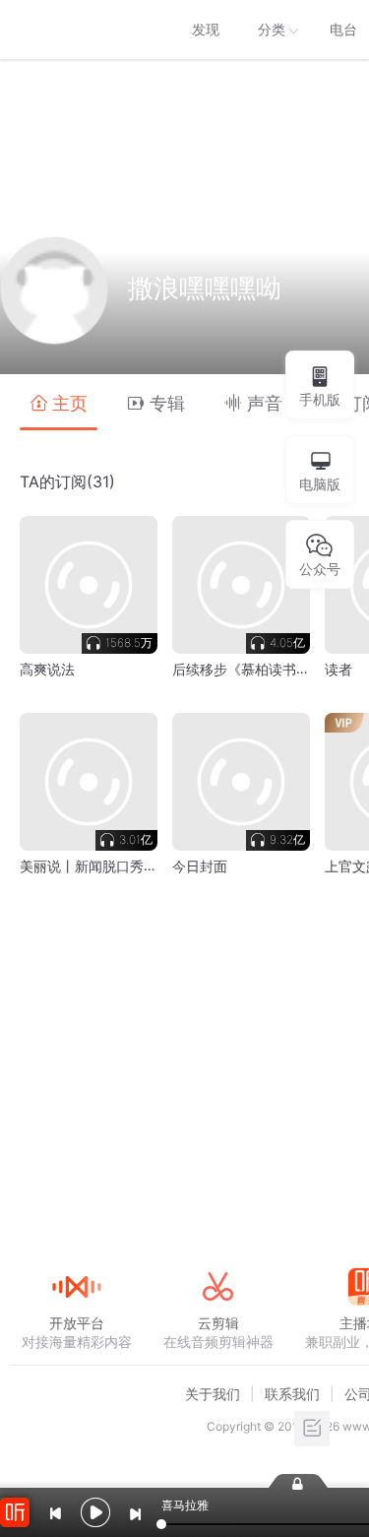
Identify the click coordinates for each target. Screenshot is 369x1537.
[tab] (58, 402)
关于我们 (212, 1393)
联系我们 (292, 1393)
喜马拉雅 (76, 29)
